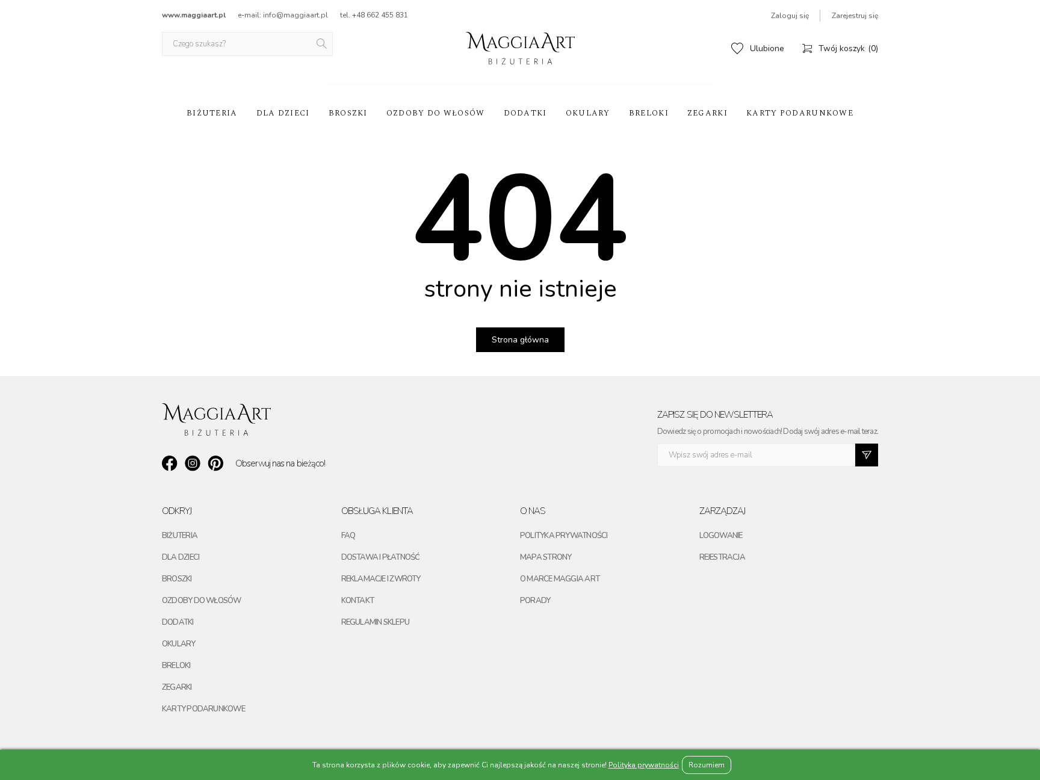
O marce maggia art (559, 579)
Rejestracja (722, 557)
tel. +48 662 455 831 (374, 15)
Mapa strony (545, 557)
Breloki (649, 113)
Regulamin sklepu (375, 622)
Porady (535, 600)
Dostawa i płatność (380, 557)
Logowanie (721, 535)
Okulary (588, 113)
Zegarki (707, 113)
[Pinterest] (215, 463)
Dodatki (525, 113)
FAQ (348, 535)
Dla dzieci (283, 113)
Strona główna (520, 339)
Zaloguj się (790, 15)
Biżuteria (212, 113)
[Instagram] (192, 463)
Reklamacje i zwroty (381, 579)
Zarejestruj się (855, 15)
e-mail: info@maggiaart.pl (283, 15)
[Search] (322, 44)
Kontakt (357, 600)
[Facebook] (170, 463)
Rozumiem (707, 765)
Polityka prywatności (563, 535)
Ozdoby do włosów (435, 113)
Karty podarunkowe (799, 113)
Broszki (348, 113)
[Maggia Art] (520, 48)
